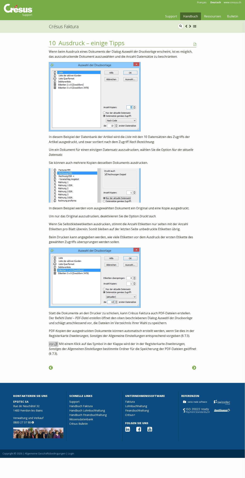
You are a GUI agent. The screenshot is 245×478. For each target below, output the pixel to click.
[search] (180, 26)
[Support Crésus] (18, 10)
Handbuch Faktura (81, 406)
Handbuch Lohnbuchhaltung (87, 410)
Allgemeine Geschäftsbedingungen (45, 453)
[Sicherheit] (194, 367)
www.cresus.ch (232, 2)
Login (71, 453)
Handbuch (190, 16)
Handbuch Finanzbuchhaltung (88, 415)
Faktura (130, 401)
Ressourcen (212, 16)
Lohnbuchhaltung (136, 406)
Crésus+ (130, 415)
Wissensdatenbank (81, 419)
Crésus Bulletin (78, 423)
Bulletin (232, 16)
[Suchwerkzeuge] (51, 367)
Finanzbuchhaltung (137, 410)
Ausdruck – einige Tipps (91, 43)
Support (171, 16)
